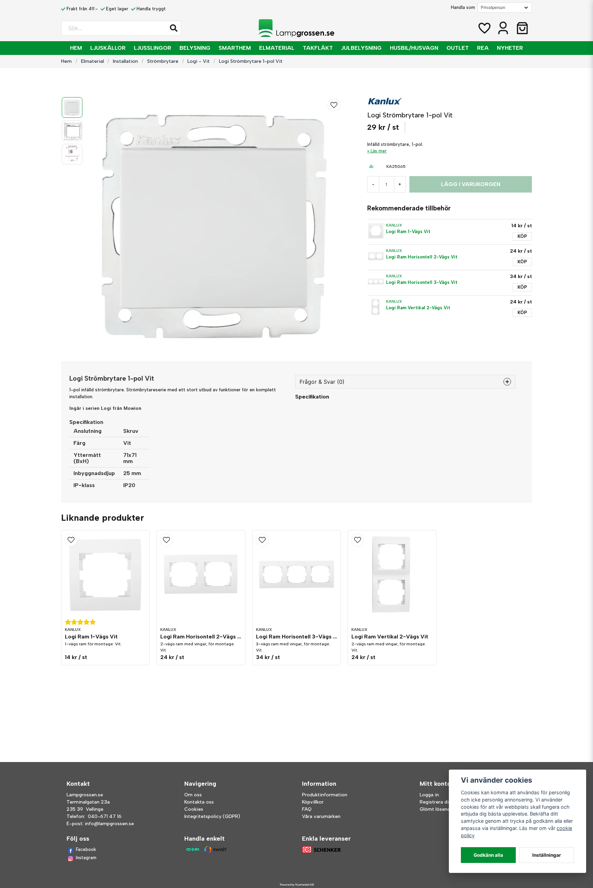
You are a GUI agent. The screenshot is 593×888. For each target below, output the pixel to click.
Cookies (193, 809)
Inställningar (546, 855)
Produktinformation (324, 795)
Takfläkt (318, 48)
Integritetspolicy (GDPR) (212, 816)
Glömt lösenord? (439, 809)
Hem (76, 48)
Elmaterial (276, 48)
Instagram (86, 857)
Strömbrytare (162, 61)
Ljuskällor (108, 48)
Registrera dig (435, 802)
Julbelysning (361, 48)
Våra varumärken (321, 816)
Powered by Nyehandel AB (297, 884)
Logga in (429, 795)
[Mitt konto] (503, 28)
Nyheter (510, 48)
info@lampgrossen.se (109, 824)
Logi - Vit (198, 61)
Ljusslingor (152, 48)
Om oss (193, 795)
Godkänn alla (488, 855)
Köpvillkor (313, 802)
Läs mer (379, 150)
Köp (522, 236)
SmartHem (235, 48)
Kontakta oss (199, 802)
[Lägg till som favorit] (483, 28)
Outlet (457, 48)
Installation (125, 61)
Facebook (86, 849)
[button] (173, 28)
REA (483, 48)
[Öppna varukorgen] (522, 28)
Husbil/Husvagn (414, 48)
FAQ (307, 809)
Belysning (194, 48)
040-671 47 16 (104, 816)
